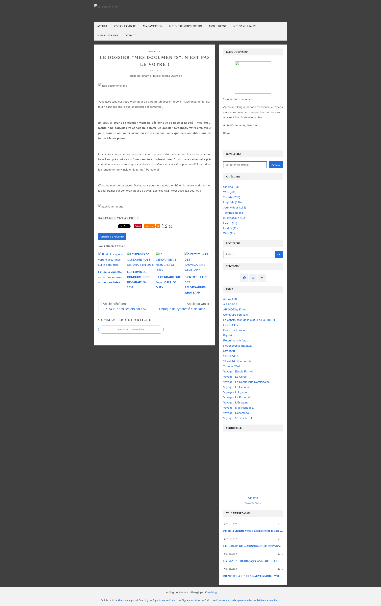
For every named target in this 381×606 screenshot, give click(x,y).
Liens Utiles (230, 325)
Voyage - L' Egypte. (235, 392)
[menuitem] (102, 26)
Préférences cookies (268, 600)
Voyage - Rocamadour (237, 412)
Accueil (102, 26)
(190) (232, 202)
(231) (232, 186)
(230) (231, 197)
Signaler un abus (191, 600)
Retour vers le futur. (235, 340)
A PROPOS (230, 304)
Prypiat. (228, 335)
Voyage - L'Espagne (235, 402)
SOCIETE (155, 51)
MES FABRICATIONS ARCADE (185, 26)
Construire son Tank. (236, 314)
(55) (234, 217)
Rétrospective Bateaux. (237, 345)
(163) (234, 207)
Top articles (159, 600)
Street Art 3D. (231, 356)
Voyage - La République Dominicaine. (246, 381)
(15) (230, 223)
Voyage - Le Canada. (236, 387)
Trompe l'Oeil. (232, 366)
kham (121, 600)
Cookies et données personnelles (234, 600)
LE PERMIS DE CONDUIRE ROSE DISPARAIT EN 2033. (258, 545)
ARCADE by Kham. (235, 309)
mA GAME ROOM (153, 26)
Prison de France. (234, 330)
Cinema (253, 497)
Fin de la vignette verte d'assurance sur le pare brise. (255, 530)
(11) (230, 228)
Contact (130, 35)
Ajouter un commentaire (131, 329)
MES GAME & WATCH (245, 26)
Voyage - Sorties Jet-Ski (238, 418)
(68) (233, 212)
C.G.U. (208, 600)
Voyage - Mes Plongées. (238, 407)
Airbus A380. (231, 299)
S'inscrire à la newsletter (112, 237)
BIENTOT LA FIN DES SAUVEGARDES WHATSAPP (256, 576)
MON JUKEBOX (218, 26)
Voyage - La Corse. (235, 376)
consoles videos (125, 26)
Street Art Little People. (237, 361)
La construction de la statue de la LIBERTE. (250, 319)
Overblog (211, 592)
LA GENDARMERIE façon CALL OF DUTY (250, 560)
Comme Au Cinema (253, 503)
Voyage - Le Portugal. (236, 397)
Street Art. (229, 350)
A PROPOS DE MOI (107, 35)
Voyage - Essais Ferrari (238, 371)
